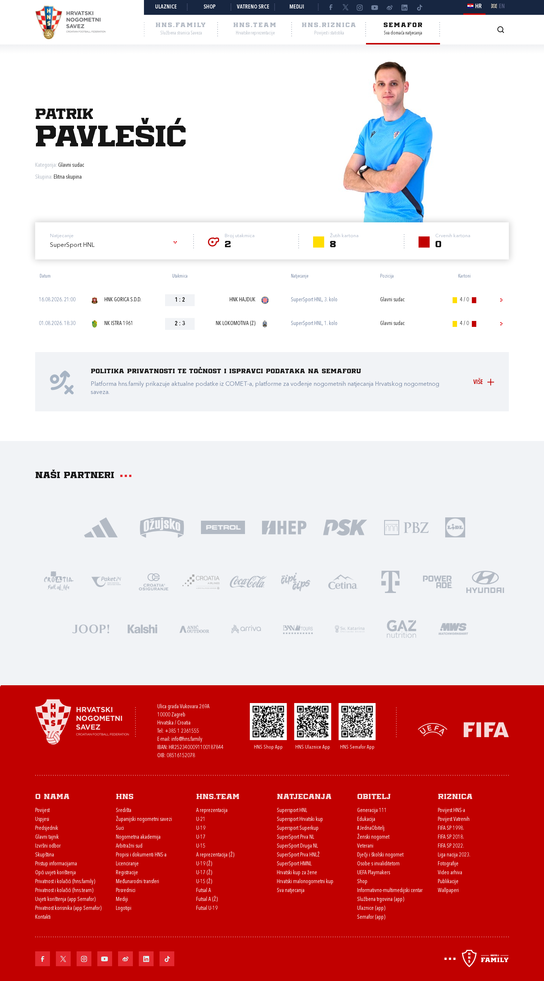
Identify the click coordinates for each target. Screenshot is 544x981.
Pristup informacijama (56, 864)
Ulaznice (166, 7)
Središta (123, 810)
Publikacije (448, 882)
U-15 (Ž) (204, 882)
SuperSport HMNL (294, 864)
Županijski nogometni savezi (144, 819)
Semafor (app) (371, 917)
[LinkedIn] (404, 7)
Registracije (127, 873)
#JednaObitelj (371, 828)
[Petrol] (222, 527)
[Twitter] (345, 7)
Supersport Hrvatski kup (300, 819)
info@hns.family (186, 739)
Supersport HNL (292, 810)
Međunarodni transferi (137, 882)
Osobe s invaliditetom (378, 864)
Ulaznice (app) (371, 908)
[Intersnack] (295, 581)
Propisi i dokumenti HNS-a (141, 855)
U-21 (200, 819)
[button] (114, 245)
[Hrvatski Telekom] (390, 581)
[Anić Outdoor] (194, 628)
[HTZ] (59, 581)
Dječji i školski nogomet (380, 855)
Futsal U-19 (207, 908)
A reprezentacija (212, 810)
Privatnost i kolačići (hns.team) (64, 891)
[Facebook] (330, 7)
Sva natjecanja (291, 891)
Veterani (365, 846)
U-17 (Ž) (204, 873)
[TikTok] (419, 7)
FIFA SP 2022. (451, 846)
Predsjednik (46, 828)
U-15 (200, 846)
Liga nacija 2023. (454, 855)
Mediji (296, 7)
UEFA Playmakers (373, 873)
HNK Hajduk (242, 300)
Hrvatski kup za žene (297, 873)
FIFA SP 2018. (451, 837)
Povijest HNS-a (451, 810)
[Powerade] (437, 581)
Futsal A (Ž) (207, 899)
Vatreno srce (253, 7)
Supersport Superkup (298, 828)
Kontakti (43, 917)
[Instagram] (360, 7)
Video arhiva (450, 873)
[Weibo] (389, 7)
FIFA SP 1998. (451, 828)
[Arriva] (246, 628)
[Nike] (100, 527)
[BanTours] (298, 628)
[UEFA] (432, 729)
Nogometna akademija (138, 837)
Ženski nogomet (373, 837)
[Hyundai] (485, 581)
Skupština (44, 855)
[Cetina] (343, 581)
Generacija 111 (372, 810)
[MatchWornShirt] (453, 628)
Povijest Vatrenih (454, 819)
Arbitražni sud (129, 846)
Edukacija (366, 819)
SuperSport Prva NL (295, 837)
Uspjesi (42, 819)
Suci (120, 828)
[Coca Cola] (248, 581)
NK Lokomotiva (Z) (235, 324)
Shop (210, 7)
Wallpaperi (448, 891)
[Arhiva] (500, 29)
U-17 (200, 837)
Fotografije (448, 864)
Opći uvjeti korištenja (55, 873)
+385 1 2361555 (182, 731)
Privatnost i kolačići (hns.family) (65, 882)
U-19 (200, 828)
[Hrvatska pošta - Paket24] (106, 581)
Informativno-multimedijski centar (390, 891)
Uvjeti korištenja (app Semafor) (65, 899)
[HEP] (284, 527)
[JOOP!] (91, 628)
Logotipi (123, 908)
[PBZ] (406, 527)
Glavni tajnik (47, 837)
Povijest (42, 810)
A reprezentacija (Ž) (215, 855)
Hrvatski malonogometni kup (305, 882)
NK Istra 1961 (118, 324)
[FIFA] (486, 729)
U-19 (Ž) (204, 864)
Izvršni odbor (48, 846)
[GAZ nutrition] (401, 628)
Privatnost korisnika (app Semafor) (68, 908)
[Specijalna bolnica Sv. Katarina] (350, 628)
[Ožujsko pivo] (161, 527)
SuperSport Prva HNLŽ (298, 855)
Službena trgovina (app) (380, 899)
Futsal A (203, 891)
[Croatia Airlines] (201, 581)
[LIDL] (455, 527)
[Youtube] (374, 7)
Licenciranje (127, 864)
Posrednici (125, 891)
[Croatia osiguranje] (153, 581)
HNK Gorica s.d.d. (122, 300)
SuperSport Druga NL (297, 846)
